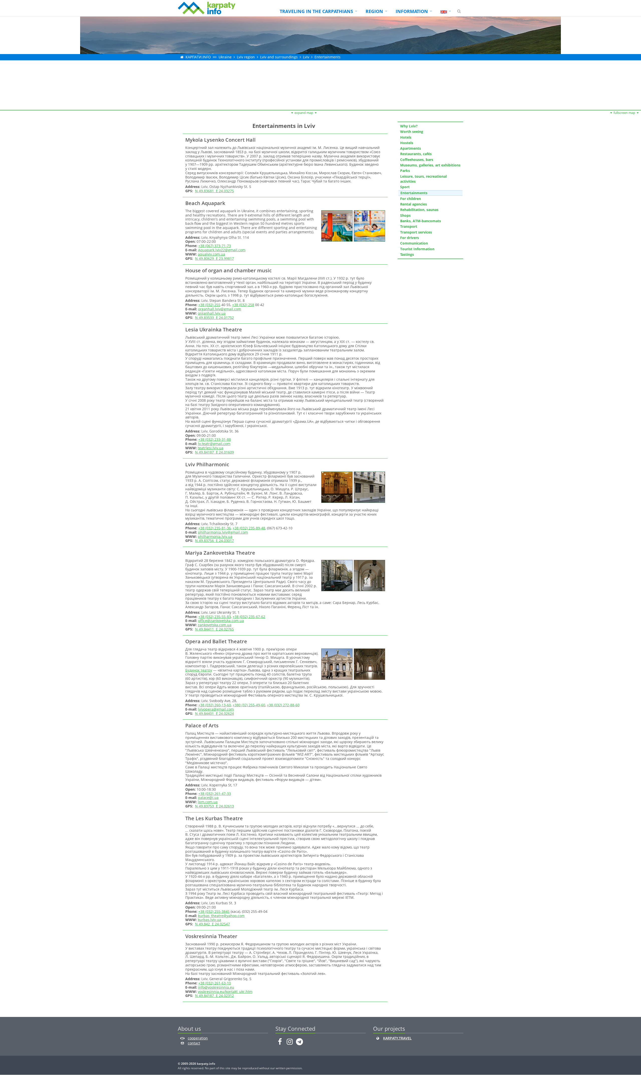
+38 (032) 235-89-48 (249, 528)
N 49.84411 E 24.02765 (214, 629)
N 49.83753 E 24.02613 (214, 806)
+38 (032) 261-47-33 (214, 793)
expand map (303, 112)
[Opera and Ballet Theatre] (336, 663)
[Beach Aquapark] (336, 225)
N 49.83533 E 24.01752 (214, 317)
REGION (374, 11)
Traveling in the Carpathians (316, 11)
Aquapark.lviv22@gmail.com (221, 250)
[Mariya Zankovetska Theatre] (336, 575)
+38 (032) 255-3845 (214, 911)
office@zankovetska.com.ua (221, 620)
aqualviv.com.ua (211, 254)
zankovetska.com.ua (214, 624)
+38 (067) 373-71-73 (214, 245)
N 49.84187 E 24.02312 (214, 995)
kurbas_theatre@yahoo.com (221, 915)
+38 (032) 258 (243, 304)
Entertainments (327, 57)
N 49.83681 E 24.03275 (214, 190)
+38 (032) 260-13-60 (214, 705)
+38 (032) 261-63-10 (214, 983)
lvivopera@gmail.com (216, 709)
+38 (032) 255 (209, 304)
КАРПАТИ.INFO (198, 57)
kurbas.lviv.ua (209, 919)
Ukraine (225, 57)
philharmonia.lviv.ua (215, 536)
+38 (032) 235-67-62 (249, 616)
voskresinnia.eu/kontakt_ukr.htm (225, 991)
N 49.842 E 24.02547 (212, 924)
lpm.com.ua (208, 801)
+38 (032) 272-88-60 (283, 705)
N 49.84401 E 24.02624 (214, 713)
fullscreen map (624, 112)
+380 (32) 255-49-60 (249, 705)
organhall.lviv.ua (212, 313)
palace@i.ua (208, 797)
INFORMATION (412, 11)
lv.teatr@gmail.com (214, 443)
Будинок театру (198, 670)
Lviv (306, 57)
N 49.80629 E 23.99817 (214, 258)
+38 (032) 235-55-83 (214, 616)
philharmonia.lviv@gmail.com (223, 532)
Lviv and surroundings (279, 57)
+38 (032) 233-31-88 (214, 439)
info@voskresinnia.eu (216, 987)
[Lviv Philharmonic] (336, 486)
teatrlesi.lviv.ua (210, 448)
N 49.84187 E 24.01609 (214, 452)
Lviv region (246, 57)
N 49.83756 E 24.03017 (214, 540)
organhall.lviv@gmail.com (219, 309)
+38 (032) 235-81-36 (214, 528)
